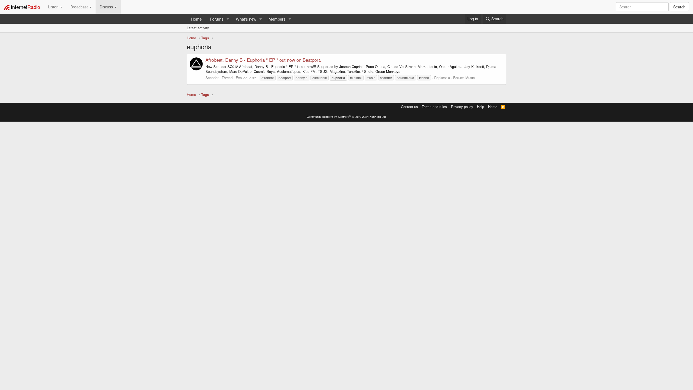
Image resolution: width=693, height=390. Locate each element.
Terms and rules (434, 106)
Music (470, 77)
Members (277, 19)
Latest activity (198, 27)
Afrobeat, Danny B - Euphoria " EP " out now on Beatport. (263, 59)
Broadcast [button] (79, 6)
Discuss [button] (107, 6)
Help (480, 106)
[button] (228, 19)
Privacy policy (462, 106)
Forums (217, 19)
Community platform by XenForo (347, 116)
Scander (211, 77)
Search (679, 6)
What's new (246, 19)
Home (196, 19)
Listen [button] (54, 6)
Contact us (409, 106)
